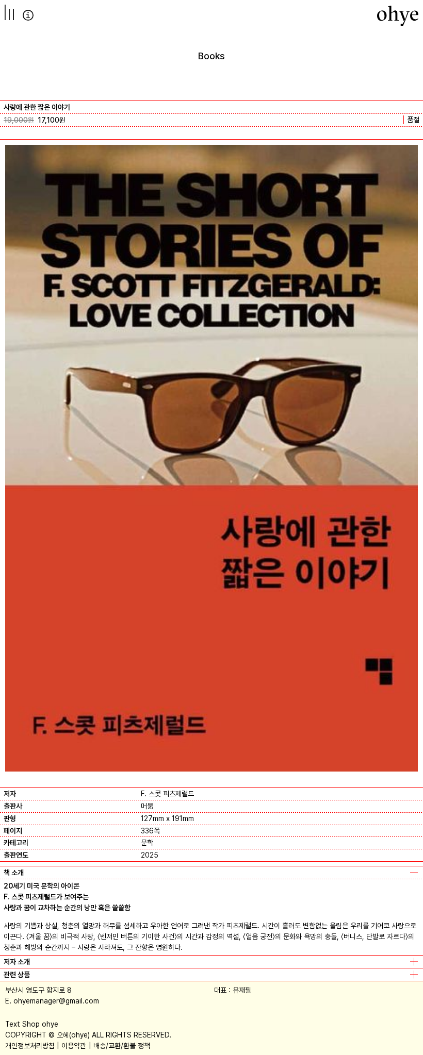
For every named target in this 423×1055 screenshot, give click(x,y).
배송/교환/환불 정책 (121, 1046)
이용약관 (73, 1046)
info (28, 15)
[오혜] (397, 15)
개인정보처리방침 (30, 1046)
